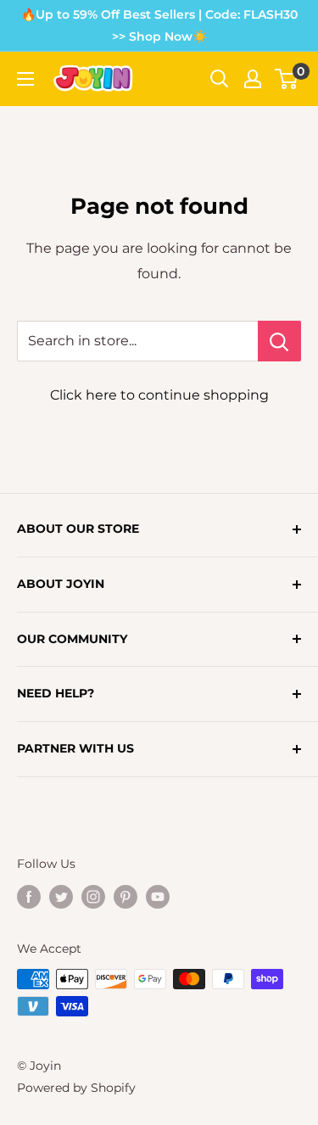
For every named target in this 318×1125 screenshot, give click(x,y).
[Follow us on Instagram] (93, 897)
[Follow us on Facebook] (29, 897)
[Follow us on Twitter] (61, 897)
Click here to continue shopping (159, 395)
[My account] (252, 79)
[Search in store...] (279, 341)
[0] (287, 79)
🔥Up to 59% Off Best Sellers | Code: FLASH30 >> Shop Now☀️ (159, 25)
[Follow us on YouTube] (158, 897)
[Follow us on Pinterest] (125, 897)
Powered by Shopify (76, 1087)
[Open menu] (25, 79)
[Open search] (219, 79)
